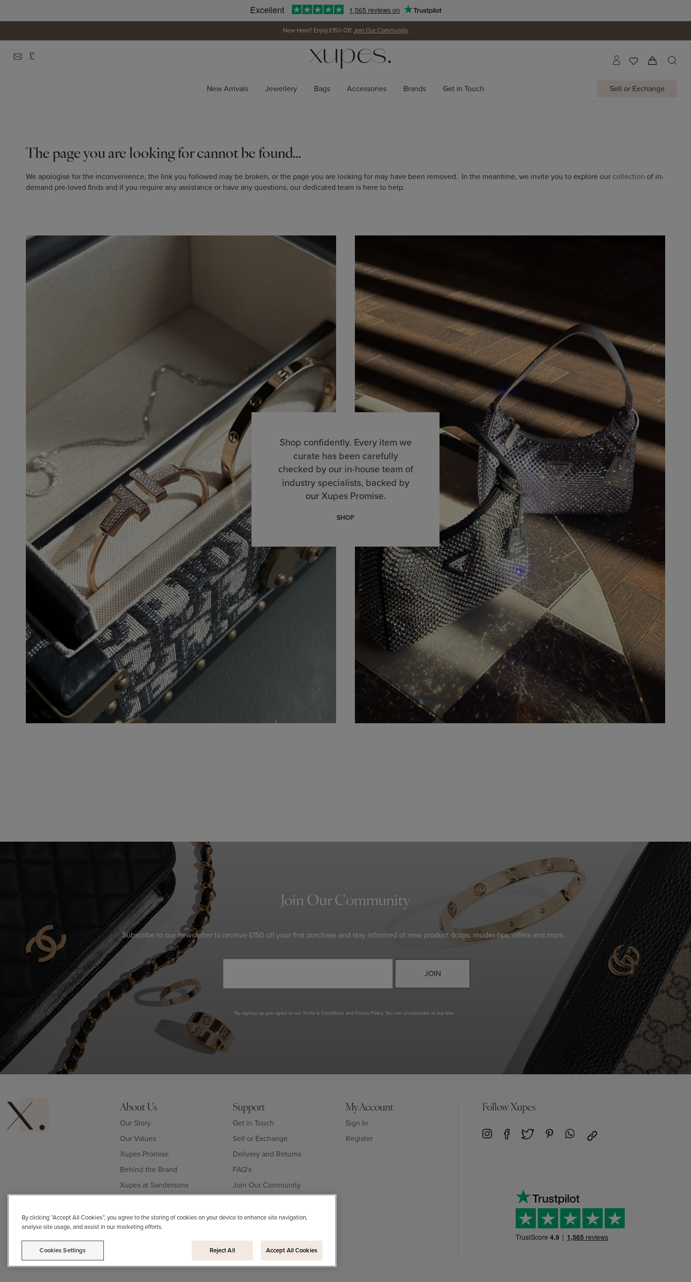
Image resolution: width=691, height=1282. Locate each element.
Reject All (222, 1250)
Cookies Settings (62, 1250)
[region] (172, 1230)
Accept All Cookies (291, 1250)
